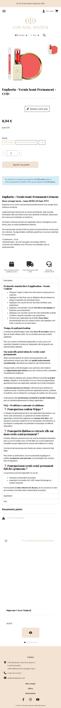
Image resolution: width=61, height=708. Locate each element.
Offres (30, 689)
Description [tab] (8, 281)
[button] (4, 11)
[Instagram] (30, 699)
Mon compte (30, 684)
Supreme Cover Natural (18, 610)
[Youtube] (37, 699)
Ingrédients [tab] (8, 496)
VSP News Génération (15, 518)
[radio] (8, 142)
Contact (30, 657)
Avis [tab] (5, 501)
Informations (30, 693)
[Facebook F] (23, 699)
